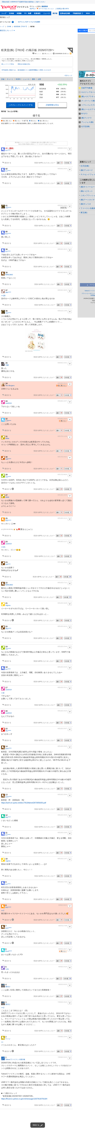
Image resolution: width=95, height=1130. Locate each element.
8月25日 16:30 (62, 168)
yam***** (8, 748)
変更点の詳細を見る (24, 64)
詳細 (2, 79)
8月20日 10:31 (62, 363)
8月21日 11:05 (62, 311)
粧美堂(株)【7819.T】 (21, 26)
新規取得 (45, 6)
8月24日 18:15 (62, 249)
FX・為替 (27, 13)
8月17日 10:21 (62, 457)
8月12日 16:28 (62, 603)
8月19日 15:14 (62, 383)
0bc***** (8, 731)
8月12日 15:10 (62, 711)
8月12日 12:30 (62, 832)
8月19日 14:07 (62, 401)
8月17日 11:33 (62, 436)
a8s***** (8, 292)
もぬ (7, 969)
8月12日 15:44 (62, 646)
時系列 (18, 79)
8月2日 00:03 (63, 984)
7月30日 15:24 (62, 1002)
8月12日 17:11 (62, 582)
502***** (8, 520)
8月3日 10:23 (63, 967)
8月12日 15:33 (62, 667)
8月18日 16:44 (62, 418)
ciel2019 (8, 403)
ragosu (8, 605)
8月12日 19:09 (62, 562)
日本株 (11, 13)
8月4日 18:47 (63, 949)
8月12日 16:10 (62, 626)
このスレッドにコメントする (21, 105)
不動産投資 (77, 13)
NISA (88, 13)
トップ (3, 13)
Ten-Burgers (9, 385)
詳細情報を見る (52, 105)
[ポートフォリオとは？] (12, 22)
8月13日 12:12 (62, 518)
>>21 (3, 547)
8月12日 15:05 (62, 746)
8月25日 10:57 (62, 231)
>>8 (2, 693)
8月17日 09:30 (62, 474)
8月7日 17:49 (63, 926)
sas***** (8, 477)
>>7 (2, 911)
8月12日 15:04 (62, 794)
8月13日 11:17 (62, 541)
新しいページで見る (8, 64)
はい (59, 163)
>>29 (3, 296)
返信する (8, 163)
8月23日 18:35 (62, 290)
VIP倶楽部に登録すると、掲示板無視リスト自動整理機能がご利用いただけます (26, 70)
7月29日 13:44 (62, 1036)
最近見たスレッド (6, 30)
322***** (8, 207)
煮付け (7, 986)
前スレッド (68, 75)
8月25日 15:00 (62, 205)
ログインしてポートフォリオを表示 (29, 22)
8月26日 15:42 (62, 148)
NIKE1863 (9, 274)
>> (2, 1042)
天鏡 (7, 365)
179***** (8, 421)
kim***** (8, 233)
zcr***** (8, 150)
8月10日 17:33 (62, 882)
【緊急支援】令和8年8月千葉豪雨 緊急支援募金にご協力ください (23, 2)
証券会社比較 (65, 13)
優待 (33, 79)
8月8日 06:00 (63, 905)
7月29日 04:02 (62, 1057)
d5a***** (8, 628)
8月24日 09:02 (62, 272)
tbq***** (8, 817)
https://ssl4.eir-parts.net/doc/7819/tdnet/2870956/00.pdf (23, 803)
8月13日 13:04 (62, 495)
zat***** (8, 564)
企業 (39, 79)
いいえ (68, 163)
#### (7, 438)
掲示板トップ (5, 17)
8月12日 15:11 (62, 687)
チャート (10, 79)
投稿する (36, 1125)
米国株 (19, 13)
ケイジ (7, 1039)
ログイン (33, 8)
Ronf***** (8, 951)
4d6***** (8, 459)
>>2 (2, 1008)
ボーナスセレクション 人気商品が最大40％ (54, 8)
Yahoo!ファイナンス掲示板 (15, 1059)
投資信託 (37, 13)
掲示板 (55, 13)
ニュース (46, 13)
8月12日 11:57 (62, 858)
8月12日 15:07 (62, 728)
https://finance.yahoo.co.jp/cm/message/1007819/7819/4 (24, 1099)
